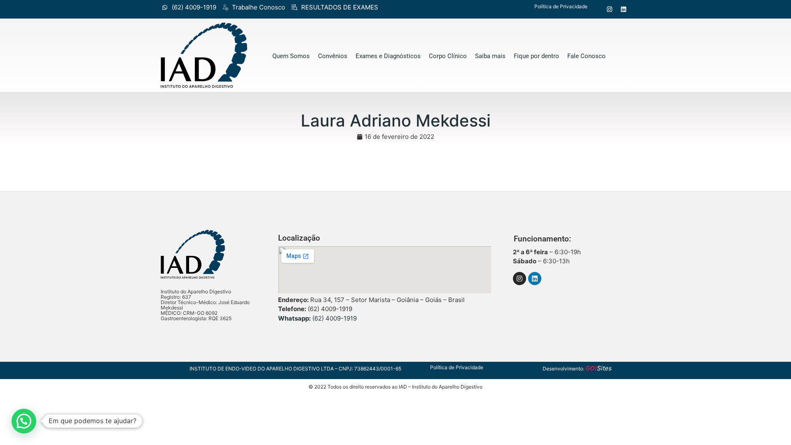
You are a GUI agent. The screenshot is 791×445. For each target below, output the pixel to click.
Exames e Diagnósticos (388, 56)
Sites (598, 368)
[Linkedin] (623, 8)
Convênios (332, 56)
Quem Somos (291, 56)
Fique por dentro (536, 56)
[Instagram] (609, 8)
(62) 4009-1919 (317, 318)
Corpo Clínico (448, 56)
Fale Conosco (586, 56)
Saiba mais (490, 56)
